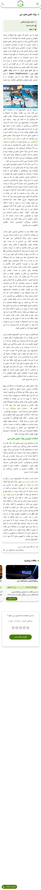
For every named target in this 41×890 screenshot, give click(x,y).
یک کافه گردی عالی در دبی (26, 547)
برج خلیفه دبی (8, 494)
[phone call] (3, 4)
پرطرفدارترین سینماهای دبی (15, 550)
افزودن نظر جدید (20, 637)
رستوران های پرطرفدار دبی (16, 408)
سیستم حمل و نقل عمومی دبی (20, 515)
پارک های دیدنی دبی (30, 481)
